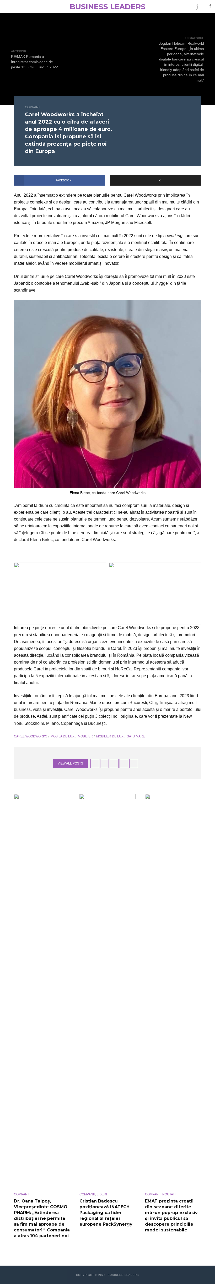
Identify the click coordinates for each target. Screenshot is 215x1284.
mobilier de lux (109, 736)
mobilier (85, 736)
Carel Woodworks (30, 736)
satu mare (136, 736)
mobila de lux (62, 736)
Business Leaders (108, 6)
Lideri (102, 1194)
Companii (32, 107)
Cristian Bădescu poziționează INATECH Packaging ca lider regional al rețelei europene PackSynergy (105, 1213)
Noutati (168, 1194)
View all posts (70, 763)
